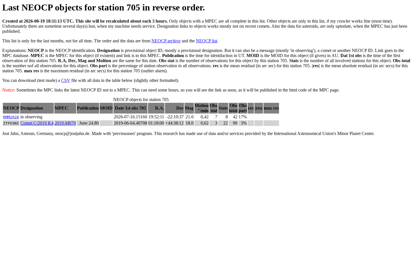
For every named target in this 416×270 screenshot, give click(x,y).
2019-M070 (65, 123)
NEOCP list (206, 40)
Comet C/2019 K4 (36, 123)
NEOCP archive (166, 40)
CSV (65, 80)
